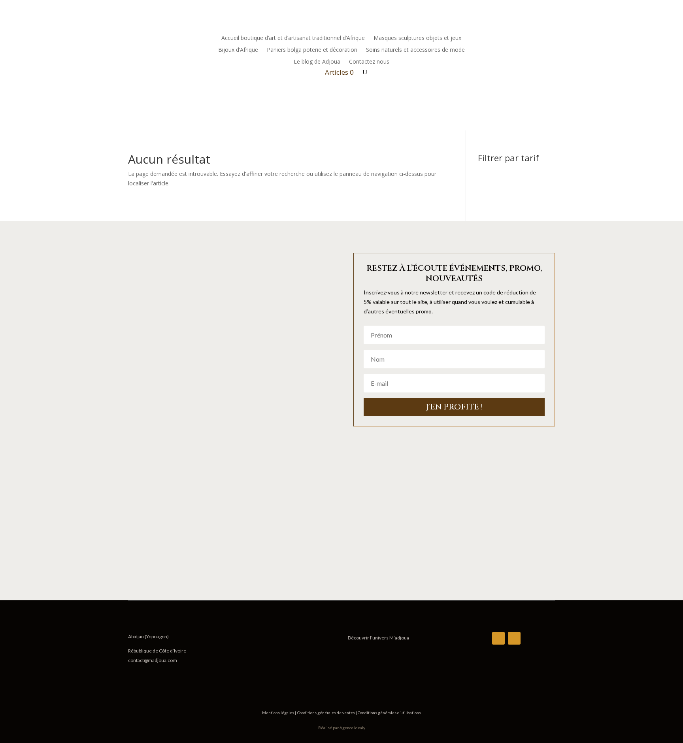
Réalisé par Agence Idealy (341, 727)
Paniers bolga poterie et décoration (312, 50)
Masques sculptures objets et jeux (417, 38)
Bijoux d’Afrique (238, 50)
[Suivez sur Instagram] (548, 38)
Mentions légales (278, 712)
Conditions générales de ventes (326, 712)
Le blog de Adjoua (317, 62)
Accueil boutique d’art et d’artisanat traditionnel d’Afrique (293, 38)
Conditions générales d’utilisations (389, 712)
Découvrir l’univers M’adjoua (378, 638)
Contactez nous (369, 62)
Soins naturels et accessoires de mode (415, 50)
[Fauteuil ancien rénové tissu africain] (229, 566)
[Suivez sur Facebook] (532, 38)
